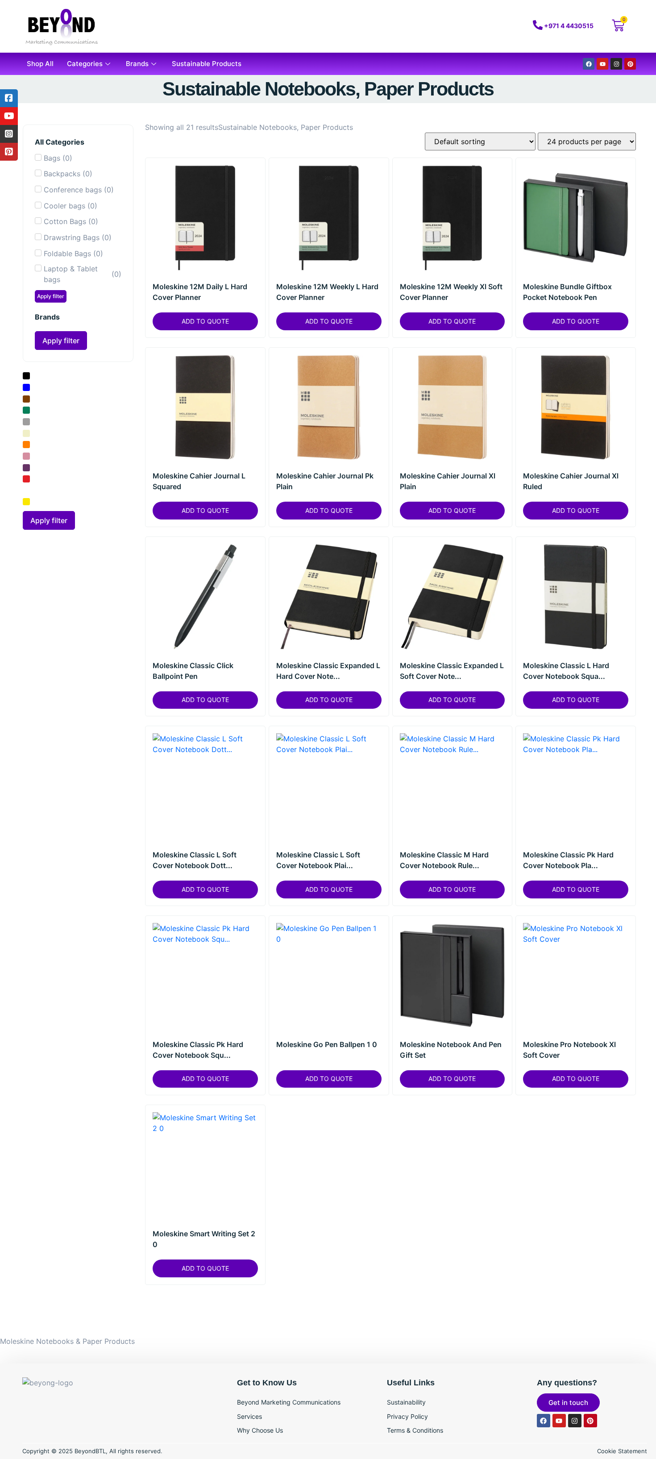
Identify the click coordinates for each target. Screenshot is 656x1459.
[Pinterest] (630, 64)
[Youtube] (602, 64)
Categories (85, 63)
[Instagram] (616, 64)
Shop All (40, 63)
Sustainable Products (206, 63)
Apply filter (50, 296)
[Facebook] (588, 64)
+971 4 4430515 (569, 25)
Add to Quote (205, 321)
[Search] (476, 26)
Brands (137, 63)
